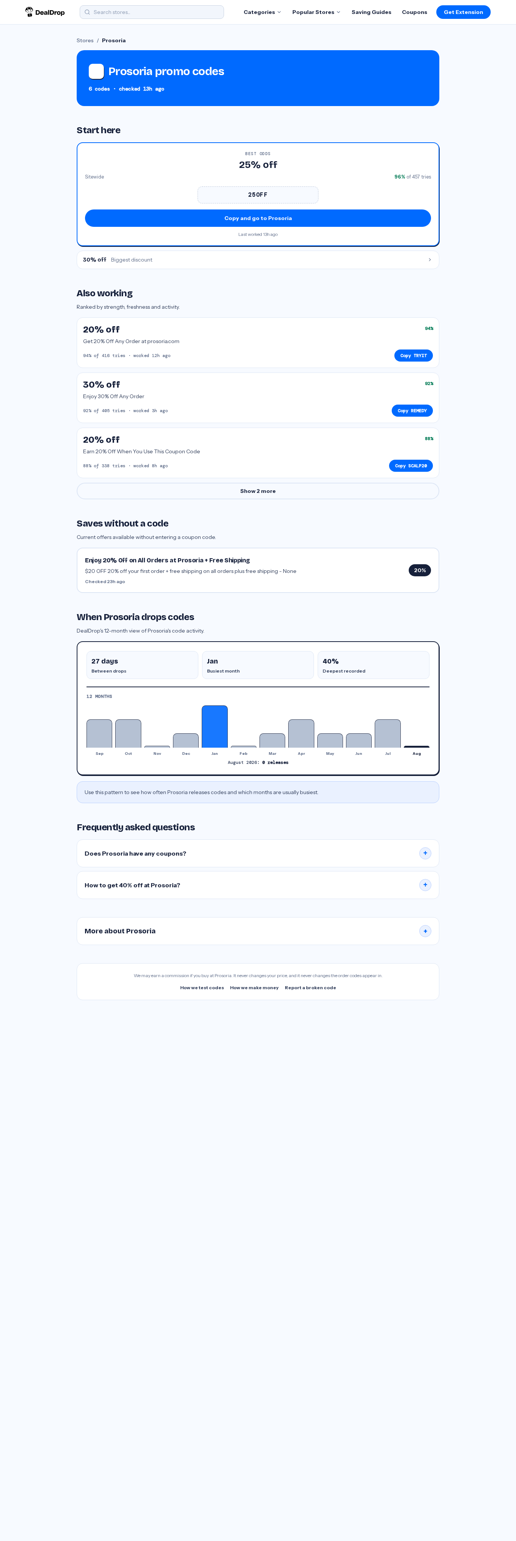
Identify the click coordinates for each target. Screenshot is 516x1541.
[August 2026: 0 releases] (416, 746)
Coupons (414, 12)
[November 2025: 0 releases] (157, 746)
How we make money (254, 987)
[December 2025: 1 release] (186, 740)
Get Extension (463, 12)
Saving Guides (371, 12)
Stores (85, 40)
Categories (259, 12)
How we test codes (202, 987)
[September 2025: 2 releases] (99, 733)
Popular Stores (313, 12)
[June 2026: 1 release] (359, 740)
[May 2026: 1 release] (330, 740)
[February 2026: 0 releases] (243, 746)
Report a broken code (310, 987)
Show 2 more (258, 491)
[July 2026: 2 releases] (387, 733)
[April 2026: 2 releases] (301, 733)
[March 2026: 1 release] (272, 740)
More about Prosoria (256, 931)
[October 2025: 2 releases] (128, 733)
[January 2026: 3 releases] (214, 726)
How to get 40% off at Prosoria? (256, 885)
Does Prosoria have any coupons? (256, 853)
